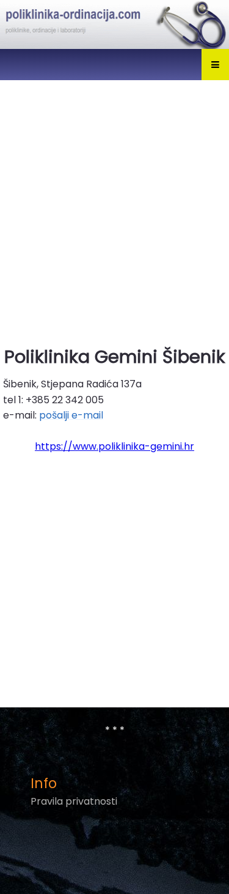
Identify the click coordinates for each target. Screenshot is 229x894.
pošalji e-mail (71, 415)
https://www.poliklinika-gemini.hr (114, 446)
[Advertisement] (114, 205)
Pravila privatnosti (74, 801)
